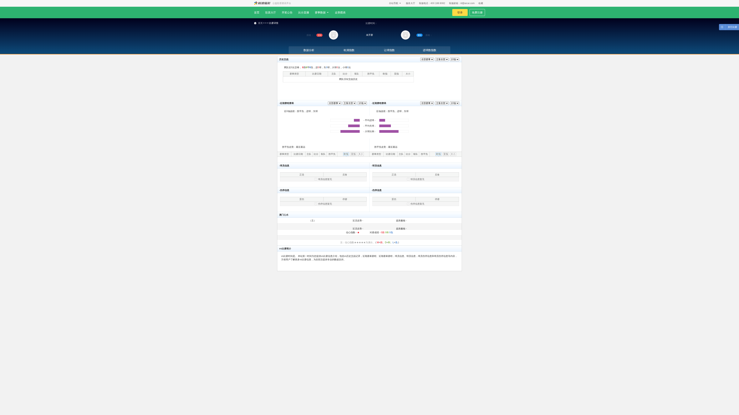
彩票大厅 (270, 12)
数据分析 (308, 50)
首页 (256, 12)
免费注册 (477, 12)
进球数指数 (429, 50)
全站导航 (393, 3)
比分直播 (303, 12)
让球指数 (389, 50)
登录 (460, 12)
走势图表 (340, 12)
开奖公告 (287, 12)
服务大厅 (410, 3)
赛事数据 (320, 12)
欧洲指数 (349, 50)
